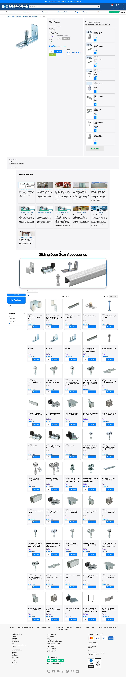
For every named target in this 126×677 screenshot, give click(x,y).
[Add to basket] (95, 40)
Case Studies (15, 640)
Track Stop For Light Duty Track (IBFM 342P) (53, 511)
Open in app (76, 52)
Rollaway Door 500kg (99, 219)
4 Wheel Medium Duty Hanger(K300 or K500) (98, 123)
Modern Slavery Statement (107, 627)
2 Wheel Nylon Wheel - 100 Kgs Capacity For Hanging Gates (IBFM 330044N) (35, 545)
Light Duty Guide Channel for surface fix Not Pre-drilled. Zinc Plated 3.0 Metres (98, 46)
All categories (15, 641)
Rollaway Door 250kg (81, 218)
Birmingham (15, 655)
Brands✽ (45, 12)
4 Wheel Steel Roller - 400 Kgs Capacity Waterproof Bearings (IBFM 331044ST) (35, 577)
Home (8, 16)
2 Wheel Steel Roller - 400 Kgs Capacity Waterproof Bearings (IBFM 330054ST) (72, 382)
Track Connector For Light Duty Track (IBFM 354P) (109, 511)
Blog (99, 12)
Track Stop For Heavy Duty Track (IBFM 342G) (53, 414)
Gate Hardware (51, 646)
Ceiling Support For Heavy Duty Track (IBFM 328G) (71, 414)
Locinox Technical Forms (19, 645)
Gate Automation (51, 648)
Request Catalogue (81, 12)
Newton (14, 660)
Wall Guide (30, 348)
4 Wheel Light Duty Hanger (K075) (97, 110)
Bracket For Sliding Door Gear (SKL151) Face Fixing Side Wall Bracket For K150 (90, 610)
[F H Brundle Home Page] (15, 7)
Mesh (48, 638)
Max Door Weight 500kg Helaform (99, 195)
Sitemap (14, 646)
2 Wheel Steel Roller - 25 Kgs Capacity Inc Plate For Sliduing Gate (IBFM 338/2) (72, 480)
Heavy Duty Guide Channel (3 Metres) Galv (98, 58)
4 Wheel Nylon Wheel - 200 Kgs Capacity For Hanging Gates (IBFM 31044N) (53, 545)
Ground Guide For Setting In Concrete (109, 316)
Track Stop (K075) (69, 446)
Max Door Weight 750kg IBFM (62, 219)
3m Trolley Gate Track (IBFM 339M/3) (72, 576)
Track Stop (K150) (32, 446)
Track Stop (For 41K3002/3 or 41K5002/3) (53, 446)
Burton (14, 664)
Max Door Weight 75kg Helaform (44, 193)
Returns (69, 627)
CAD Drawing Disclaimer (25, 627)
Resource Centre (63, 12)
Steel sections (50, 636)
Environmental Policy (44, 627)
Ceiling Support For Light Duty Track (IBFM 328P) (71, 511)
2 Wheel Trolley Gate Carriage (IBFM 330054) (34, 381)
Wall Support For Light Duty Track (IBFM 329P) (90, 511)
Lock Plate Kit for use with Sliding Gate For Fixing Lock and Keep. (109, 610)
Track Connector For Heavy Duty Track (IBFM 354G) (109, 414)
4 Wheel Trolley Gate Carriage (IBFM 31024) (52, 479)
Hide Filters (16, 294)
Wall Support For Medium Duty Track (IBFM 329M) (34, 609)
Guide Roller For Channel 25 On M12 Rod (109, 349)
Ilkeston (14, 659)
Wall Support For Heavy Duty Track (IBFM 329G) (90, 414)
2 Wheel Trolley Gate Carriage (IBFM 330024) (34, 479)
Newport (14, 662)
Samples (14, 638)
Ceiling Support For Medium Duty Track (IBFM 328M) (109, 576)
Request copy (66, 38)
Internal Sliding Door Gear (26, 241)
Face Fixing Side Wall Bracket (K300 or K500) (98, 84)
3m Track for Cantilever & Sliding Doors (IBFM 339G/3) (35, 414)
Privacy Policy (90, 627)
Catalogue (14, 636)
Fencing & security (52, 640)
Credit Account (63, 629)
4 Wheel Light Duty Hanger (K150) (97, 71)
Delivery (79, 627)
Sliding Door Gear (16, 16)
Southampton (15, 657)
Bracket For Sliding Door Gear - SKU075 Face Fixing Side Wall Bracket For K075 (98, 136)
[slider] (9, 306)
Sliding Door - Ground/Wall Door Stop (72, 609)
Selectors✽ (27, 12)
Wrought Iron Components (54, 641)
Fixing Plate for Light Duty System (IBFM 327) (108, 479)
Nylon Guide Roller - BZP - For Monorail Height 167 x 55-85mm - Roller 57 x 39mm (54, 317)
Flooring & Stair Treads (53, 645)
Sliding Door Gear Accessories (30, 16)
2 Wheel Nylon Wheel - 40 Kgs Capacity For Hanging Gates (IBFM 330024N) (90, 447)
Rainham (14, 652)
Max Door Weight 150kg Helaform (63, 194)
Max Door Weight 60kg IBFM (26, 218)
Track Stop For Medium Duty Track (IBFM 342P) (90, 576)
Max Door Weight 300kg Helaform (81, 194)
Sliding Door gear (51, 650)
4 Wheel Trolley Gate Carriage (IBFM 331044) (89, 544)
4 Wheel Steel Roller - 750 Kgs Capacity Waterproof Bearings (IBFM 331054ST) (90, 382)
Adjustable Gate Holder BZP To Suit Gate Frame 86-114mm (35, 317)
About (12, 627)
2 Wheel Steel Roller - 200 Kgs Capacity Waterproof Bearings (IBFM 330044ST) (109, 545)
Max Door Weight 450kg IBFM (44, 218)
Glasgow (14, 654)
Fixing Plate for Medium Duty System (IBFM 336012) (53, 576)
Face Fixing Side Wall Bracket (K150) (98, 33)
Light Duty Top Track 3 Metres (98, 97)
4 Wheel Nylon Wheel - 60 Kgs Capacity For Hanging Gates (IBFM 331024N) (109, 447)
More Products (51, 651)
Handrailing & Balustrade (53, 643)
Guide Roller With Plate (89, 316)
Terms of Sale (59, 627)
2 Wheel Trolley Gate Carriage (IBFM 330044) (71, 544)
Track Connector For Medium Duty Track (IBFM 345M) (53, 610)
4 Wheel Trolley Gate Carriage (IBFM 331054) (52, 381)
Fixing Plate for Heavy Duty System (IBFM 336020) (109, 381)
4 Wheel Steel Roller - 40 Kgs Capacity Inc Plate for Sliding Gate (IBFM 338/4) (91, 480)
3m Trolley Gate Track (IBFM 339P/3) (35, 511)
